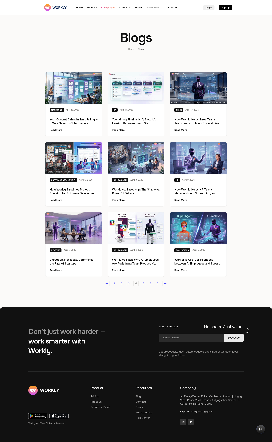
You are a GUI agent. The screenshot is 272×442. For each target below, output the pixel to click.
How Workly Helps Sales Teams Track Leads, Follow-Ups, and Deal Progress (196, 123)
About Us (96, 401)
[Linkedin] (191, 422)
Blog (138, 396)
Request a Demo (100, 407)
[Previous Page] (107, 283)
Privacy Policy (144, 412)
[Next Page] (165, 283)
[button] (131, 7)
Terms (139, 407)
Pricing (95, 396)
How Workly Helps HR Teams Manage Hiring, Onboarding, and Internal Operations (195, 193)
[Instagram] (183, 422)
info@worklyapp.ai (201, 411)
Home (131, 49)
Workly (31, 423)
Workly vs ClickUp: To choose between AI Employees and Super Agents (196, 263)
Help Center (142, 417)
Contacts (140, 401)
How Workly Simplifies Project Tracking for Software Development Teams (73, 193)
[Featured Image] (73, 88)
